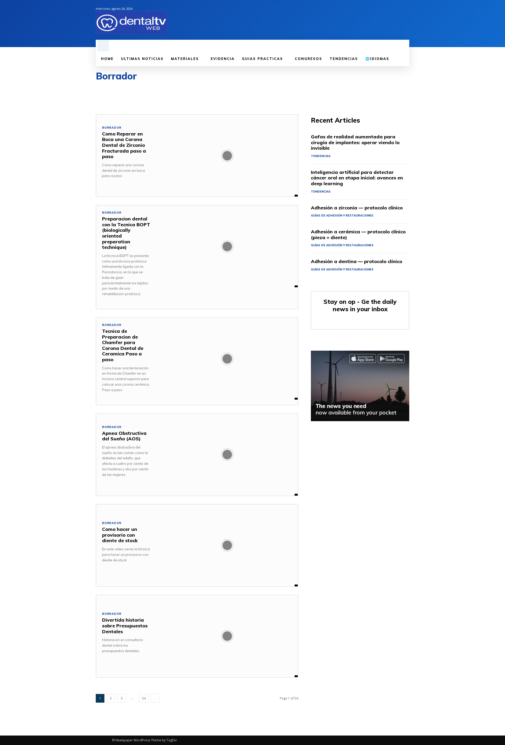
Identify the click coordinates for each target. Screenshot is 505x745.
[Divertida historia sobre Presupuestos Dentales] (227, 636)
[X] (397, 20)
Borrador (111, 127)
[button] (103, 45)
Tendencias (321, 156)
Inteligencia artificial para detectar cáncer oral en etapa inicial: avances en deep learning (357, 178)
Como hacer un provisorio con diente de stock (120, 534)
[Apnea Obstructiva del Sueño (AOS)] (227, 455)
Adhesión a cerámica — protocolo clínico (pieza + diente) (358, 234)
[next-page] (155, 698)
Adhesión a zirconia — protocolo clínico (357, 208)
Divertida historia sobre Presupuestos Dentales (125, 625)
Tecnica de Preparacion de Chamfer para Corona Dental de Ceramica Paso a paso (122, 345)
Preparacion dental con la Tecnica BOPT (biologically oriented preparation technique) (126, 233)
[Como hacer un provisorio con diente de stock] (227, 545)
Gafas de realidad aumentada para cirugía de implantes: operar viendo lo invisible (355, 142)
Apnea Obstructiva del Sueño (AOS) (124, 436)
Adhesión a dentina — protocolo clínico (356, 261)
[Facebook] (379, 20)
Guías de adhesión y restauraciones (342, 215)
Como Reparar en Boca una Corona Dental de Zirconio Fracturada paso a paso (124, 145)
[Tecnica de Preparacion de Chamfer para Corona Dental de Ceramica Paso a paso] (227, 359)
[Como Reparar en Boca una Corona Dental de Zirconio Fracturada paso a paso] (227, 156)
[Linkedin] (388, 20)
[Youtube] (406, 20)
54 (144, 698)
